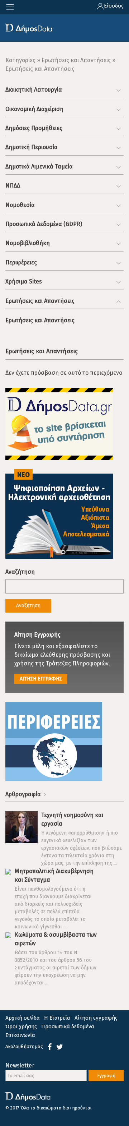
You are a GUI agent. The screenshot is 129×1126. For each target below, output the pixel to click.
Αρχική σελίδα (22, 1018)
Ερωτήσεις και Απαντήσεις (40, 320)
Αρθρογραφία (23, 794)
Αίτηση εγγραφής (96, 1018)
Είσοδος (114, 6)
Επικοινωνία (20, 1035)
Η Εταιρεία (57, 1018)
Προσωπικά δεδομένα (67, 1026)
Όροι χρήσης (21, 1026)
